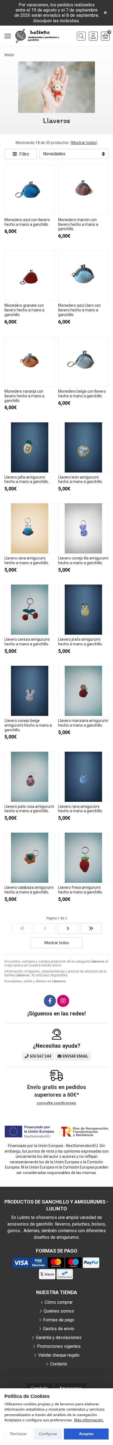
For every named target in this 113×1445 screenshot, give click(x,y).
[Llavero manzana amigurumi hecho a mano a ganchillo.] (83, 691)
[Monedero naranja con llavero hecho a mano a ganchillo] (30, 361)
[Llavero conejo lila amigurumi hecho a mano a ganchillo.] (83, 528)
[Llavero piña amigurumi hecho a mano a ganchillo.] (30, 447)
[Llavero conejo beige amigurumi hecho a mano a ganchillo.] (30, 691)
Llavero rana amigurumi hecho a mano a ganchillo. (26, 560)
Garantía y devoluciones (58, 1337)
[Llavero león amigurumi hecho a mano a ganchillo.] (83, 447)
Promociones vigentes (59, 1346)
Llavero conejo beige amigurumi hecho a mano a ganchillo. (28, 725)
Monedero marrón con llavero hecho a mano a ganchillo (78, 224)
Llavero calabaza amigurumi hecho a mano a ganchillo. (28, 889)
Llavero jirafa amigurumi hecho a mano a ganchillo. (80, 641)
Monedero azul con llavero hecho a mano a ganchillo (27, 222)
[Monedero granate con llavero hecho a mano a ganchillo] (30, 276)
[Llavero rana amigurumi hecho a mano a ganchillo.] (30, 528)
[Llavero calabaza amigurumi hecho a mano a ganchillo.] (30, 858)
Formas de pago (58, 1319)
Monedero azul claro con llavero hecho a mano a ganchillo (79, 310)
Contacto (58, 1364)
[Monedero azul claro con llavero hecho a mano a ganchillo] (83, 276)
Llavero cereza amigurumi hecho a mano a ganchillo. (27, 641)
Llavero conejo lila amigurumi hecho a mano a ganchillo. (83, 560)
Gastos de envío (58, 1328)
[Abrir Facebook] (49, 1000)
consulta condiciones (56, 1103)
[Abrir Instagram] (63, 1000)
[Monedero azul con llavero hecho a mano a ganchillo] (30, 190)
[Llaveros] (22, 928)
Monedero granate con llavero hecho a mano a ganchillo (24, 310)
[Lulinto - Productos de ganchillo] (37, 36)
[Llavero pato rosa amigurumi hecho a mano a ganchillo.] (30, 777)
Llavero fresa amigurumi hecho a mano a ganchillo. (80, 889)
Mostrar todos (84, 142)
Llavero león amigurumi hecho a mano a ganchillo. (80, 479)
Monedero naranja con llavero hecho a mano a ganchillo (24, 396)
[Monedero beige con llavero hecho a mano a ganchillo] (83, 361)
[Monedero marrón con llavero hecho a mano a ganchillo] (83, 190)
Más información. (89, 1420)
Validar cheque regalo (59, 1355)
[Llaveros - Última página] (68, 928)
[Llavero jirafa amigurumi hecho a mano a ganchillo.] (83, 610)
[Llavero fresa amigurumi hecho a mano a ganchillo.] (83, 858)
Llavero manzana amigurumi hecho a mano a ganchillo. (83, 722)
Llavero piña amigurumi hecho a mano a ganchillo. (26, 479)
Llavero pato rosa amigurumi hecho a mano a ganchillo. (29, 808)
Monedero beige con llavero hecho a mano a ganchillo (82, 393)
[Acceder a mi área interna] (93, 36)
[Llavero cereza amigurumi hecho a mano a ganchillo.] (30, 610)
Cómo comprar (59, 1302)
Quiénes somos (59, 1311)
